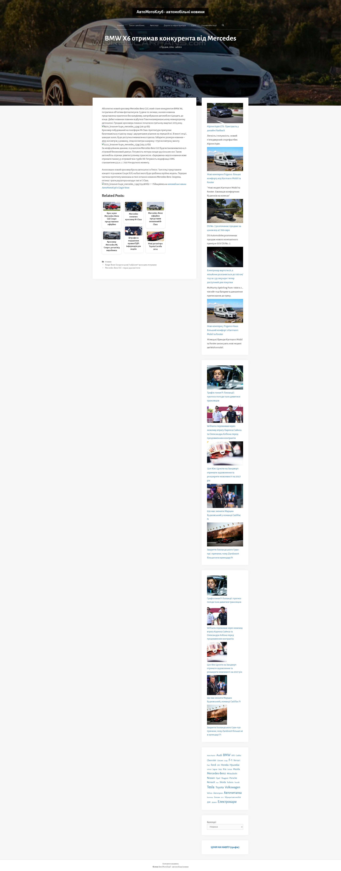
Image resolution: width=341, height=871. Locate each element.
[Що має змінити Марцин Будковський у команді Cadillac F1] (225, 496)
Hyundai (234, 765)
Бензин (217, 797)
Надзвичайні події (209, 25)
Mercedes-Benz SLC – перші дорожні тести (122, 268)
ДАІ (209, 802)
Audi (219, 755)
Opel (218, 778)
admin (178, 47)
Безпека (210, 797)
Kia (224, 769)
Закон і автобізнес (137, 25)
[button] (223, 25)
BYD (233, 755)
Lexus (229, 769)
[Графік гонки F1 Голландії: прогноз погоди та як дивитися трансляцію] (225, 378)
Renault (211, 782)
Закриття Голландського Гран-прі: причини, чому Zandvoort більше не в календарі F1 (223, 553)
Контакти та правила (170, 864)
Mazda (236, 769)
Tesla (210, 787)
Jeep (220, 769)
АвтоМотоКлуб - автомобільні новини (171, 12)
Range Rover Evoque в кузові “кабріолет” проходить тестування (131, 265)
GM (218, 765)
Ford (213, 764)
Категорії (211, 822)
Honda (225, 765)
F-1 (230, 760)
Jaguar (215, 769)
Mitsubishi (232, 773)
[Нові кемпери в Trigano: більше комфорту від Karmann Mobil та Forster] (225, 159)
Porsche (233, 778)
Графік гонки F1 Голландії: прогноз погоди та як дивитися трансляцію (223, 396)
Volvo (209, 793)
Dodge (226, 760)
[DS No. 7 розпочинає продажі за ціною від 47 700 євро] (225, 211)
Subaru (230, 782)
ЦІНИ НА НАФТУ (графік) (225, 847)
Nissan (211, 777)
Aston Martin (211, 755)
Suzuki (237, 782)
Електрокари (227, 802)
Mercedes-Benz (216, 773)
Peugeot (224, 778)
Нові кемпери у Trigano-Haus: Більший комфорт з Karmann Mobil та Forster (223, 330)
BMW (227, 755)
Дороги (214, 802)
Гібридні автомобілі (233, 797)
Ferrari (237, 760)
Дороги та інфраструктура (175, 25)
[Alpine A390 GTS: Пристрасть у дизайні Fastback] (225, 113)
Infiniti (209, 769)
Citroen (220, 760)
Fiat (208, 765)
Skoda (223, 782)
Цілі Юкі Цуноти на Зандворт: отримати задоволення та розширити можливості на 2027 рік (224, 668)
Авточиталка (233, 792)
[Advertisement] (170, 69)
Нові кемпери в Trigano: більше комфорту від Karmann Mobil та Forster (224, 178)
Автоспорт (154, 25)
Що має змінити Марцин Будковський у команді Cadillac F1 (224, 515)
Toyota (220, 787)
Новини (120, 25)
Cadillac (238, 755)
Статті (193, 25)
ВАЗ (222, 797)
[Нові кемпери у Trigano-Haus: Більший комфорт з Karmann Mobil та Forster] (225, 311)
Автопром (218, 793)
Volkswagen (232, 787)
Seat (217, 782)
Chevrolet (211, 760)
